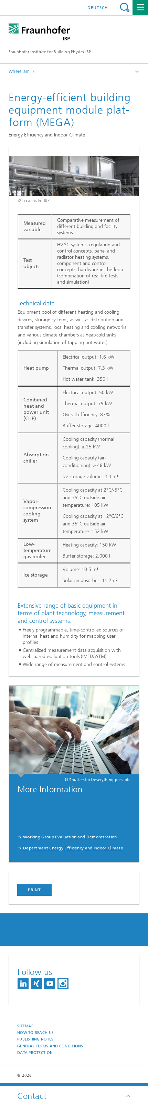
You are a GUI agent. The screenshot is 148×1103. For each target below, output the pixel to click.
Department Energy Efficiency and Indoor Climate (73, 848)
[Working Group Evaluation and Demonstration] (74, 731)
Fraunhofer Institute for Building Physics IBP (50, 51)
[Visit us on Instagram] (62, 983)
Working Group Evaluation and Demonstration (70, 837)
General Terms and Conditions (50, 1046)
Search (125, 7)
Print (34, 889)
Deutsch (97, 7)
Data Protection (35, 1052)
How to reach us (35, 1032)
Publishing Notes (35, 1039)
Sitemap (25, 1026)
